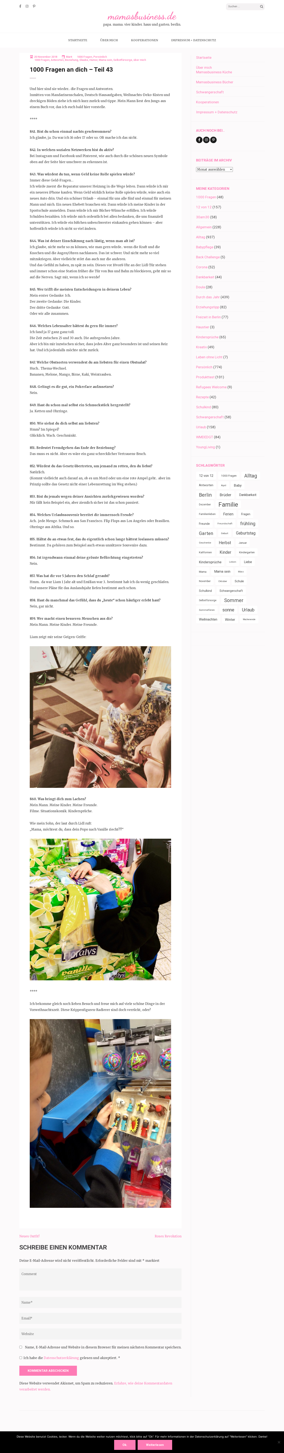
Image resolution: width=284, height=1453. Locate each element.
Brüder (225, 494)
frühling (247, 523)
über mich (139, 59)
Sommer (233, 600)
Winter (230, 619)
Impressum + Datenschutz (193, 40)
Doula (200, 287)
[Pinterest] (34, 6)
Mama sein (105, 59)
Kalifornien (205, 552)
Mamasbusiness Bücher (214, 82)
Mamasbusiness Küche (214, 72)
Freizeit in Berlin (208, 317)
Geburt (224, 533)
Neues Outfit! (29, 1236)
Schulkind (203, 407)
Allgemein (204, 227)
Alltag (200, 237)
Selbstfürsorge (122, 59)
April (223, 485)
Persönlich (100, 56)
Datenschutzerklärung (62, 1358)
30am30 (202, 217)
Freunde (204, 523)
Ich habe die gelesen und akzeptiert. (71, 1358)
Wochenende (249, 619)
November (205, 581)
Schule (239, 581)
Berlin (205, 495)
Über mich (109, 40)
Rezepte (202, 397)
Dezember (205, 504)
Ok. (124, 1445)
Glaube (83, 59)
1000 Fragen (84, 56)
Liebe (248, 562)
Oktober (222, 581)
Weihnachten (208, 619)
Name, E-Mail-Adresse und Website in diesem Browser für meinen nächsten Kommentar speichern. (103, 1347)
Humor (93, 59)
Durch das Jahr (208, 297)
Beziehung (71, 59)
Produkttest (205, 377)
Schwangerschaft (210, 92)
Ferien (228, 514)
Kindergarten (247, 552)
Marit (69, 56)
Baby (238, 485)
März (241, 571)
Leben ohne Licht (209, 357)
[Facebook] (20, 6)
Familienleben (207, 514)
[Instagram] (27, 6)
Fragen (245, 514)
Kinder (225, 552)
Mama (202, 571)
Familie (228, 504)
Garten (206, 533)
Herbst (225, 542)
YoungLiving (205, 447)
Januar (243, 542)
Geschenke (205, 542)
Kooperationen (144, 40)
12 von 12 (204, 207)
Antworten (57, 59)
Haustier (202, 327)
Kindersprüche (207, 337)
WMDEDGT (204, 437)
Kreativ (201, 347)
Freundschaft (224, 523)
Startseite (77, 40)
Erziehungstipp (207, 307)
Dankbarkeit (205, 277)
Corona (201, 267)
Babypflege (204, 247)
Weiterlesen (155, 1445)
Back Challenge (208, 257)
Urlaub (201, 427)
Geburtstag (246, 533)
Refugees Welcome (211, 387)
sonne (228, 609)
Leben (232, 562)
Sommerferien (207, 609)
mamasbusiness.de (142, 15)
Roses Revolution (168, 1236)
